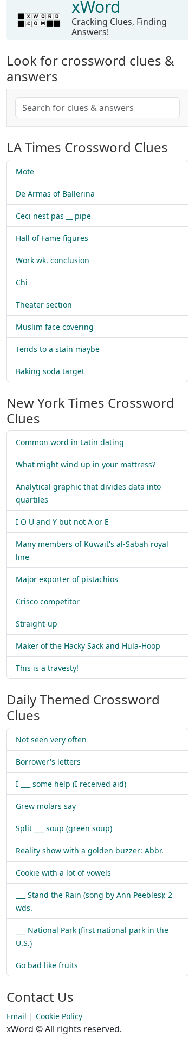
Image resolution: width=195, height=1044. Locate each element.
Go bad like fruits (47, 965)
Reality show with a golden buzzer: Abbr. (90, 850)
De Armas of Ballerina (55, 193)
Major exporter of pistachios (67, 579)
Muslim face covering (55, 327)
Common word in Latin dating (70, 442)
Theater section (44, 304)
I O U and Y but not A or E (62, 522)
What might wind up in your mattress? (85, 464)
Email (16, 1016)
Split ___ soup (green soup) (64, 828)
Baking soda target (50, 371)
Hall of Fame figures (52, 238)
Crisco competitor (48, 601)
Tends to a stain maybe (58, 349)
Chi (22, 282)
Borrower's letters (48, 761)
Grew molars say (46, 806)
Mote (25, 171)
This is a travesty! (47, 668)
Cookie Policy (59, 1016)
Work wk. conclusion (52, 260)
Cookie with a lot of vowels (63, 872)
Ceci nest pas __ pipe (53, 216)
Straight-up (36, 623)
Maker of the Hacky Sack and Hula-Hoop (88, 646)
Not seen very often (51, 739)
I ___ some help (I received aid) (71, 784)
